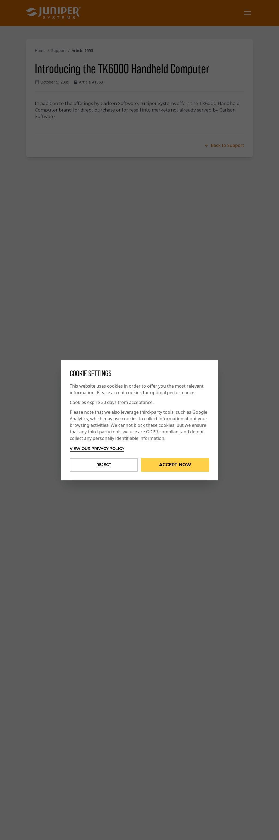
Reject (103, 464)
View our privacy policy (97, 448)
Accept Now (175, 464)
